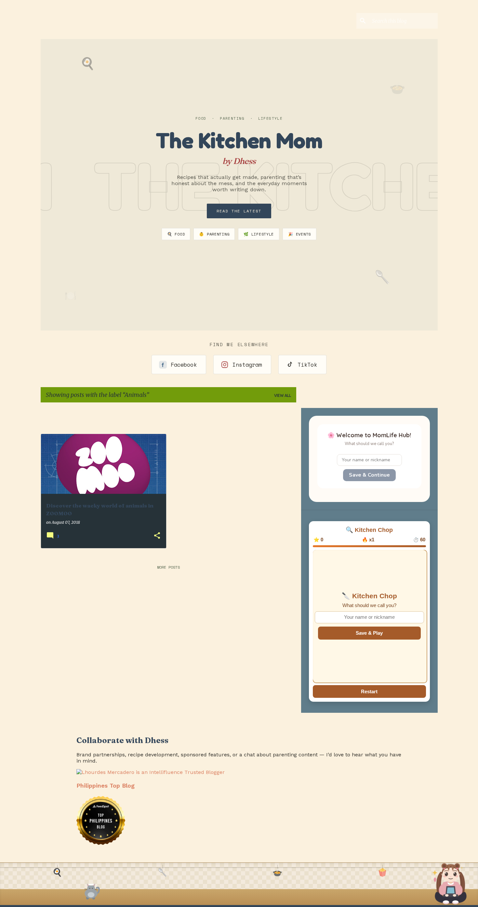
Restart (369, 691)
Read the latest (239, 211)
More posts (168, 567)
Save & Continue (369, 475)
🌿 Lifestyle (259, 234)
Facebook (184, 364)
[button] (157, 536)
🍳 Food (176, 234)
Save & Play (369, 633)
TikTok (307, 364)
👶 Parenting (214, 234)
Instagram (247, 364)
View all (282, 395)
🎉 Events (299, 234)
